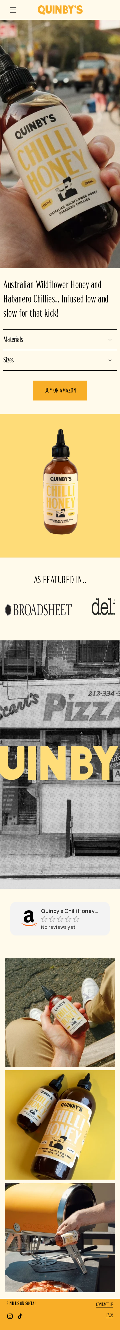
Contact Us (104, 1304)
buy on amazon (60, 390)
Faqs (109, 1315)
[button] (13, 10)
